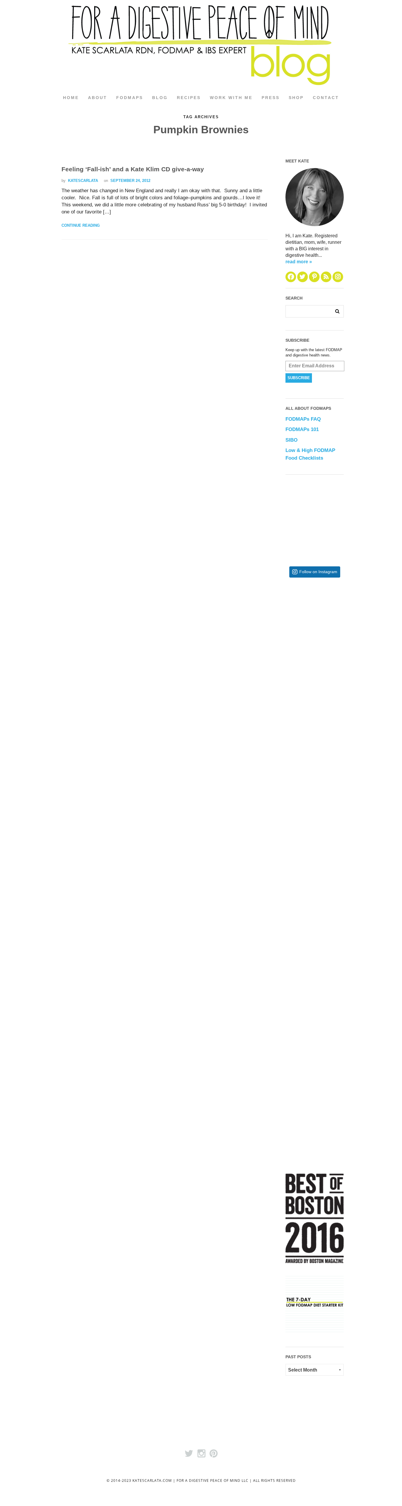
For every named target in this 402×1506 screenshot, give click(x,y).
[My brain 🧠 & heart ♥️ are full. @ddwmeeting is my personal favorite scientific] (333, 919)
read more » (298, 261)
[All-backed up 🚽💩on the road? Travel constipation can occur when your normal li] (333, 726)
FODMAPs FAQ (303, 419)
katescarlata (83, 180)
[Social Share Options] (291, 673)
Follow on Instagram (318, 572)
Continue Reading (81, 225)
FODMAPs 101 (302, 429)
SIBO (291, 440)
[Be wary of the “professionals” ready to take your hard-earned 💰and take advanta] (333, 630)
